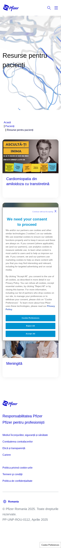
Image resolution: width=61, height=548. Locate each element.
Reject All (30, 326)
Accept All (30, 334)
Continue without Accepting (44, 211)
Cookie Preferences (50, 545)
